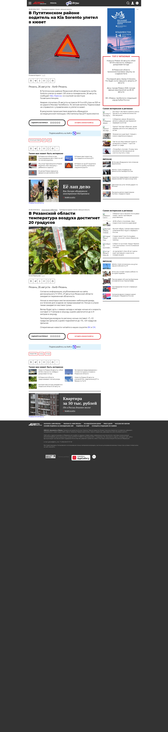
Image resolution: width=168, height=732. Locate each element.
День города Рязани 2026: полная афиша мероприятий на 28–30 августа (121, 90)
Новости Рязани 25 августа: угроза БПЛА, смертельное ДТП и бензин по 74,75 (87, 379)
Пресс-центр (108, 423)
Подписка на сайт (82, 426)
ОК (94, 327)
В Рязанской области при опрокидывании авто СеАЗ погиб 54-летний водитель (51, 158)
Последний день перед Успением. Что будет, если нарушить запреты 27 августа (121, 81)
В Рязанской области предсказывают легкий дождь (49, 378)
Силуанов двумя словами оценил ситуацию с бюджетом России (124, 295)
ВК (89, 327)
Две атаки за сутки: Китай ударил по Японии (125, 185)
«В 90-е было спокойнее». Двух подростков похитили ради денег (125, 222)
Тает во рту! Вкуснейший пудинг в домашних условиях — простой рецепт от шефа (125, 143)
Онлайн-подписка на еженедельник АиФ (58, 426)
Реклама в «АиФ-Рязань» (72, 423)
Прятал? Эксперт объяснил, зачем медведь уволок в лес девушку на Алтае (125, 128)
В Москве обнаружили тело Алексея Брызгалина (125, 163)
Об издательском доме (92, 423)
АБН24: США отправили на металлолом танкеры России (122, 170)
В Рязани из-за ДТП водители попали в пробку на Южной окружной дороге (85, 165)
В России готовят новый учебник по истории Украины (125, 272)
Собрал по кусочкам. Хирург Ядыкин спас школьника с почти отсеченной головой (126, 245)
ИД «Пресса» (56, 96)
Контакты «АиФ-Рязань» (52, 423)
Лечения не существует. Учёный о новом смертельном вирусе (124, 135)
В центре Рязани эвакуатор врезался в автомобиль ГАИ (48, 172)
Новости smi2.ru (36, 203)
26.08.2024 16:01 (34, 9)
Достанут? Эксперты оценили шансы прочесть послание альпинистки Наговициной (126, 113)
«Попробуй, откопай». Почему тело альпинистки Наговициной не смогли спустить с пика (125, 151)
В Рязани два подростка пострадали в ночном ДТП (84, 157)
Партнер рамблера (63, 456)
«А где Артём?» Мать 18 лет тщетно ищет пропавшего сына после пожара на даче (125, 253)
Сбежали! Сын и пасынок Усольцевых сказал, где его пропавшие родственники (126, 215)
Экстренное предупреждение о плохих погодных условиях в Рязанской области (86, 372)
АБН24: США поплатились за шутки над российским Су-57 (124, 265)
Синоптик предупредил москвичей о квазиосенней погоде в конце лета (125, 178)
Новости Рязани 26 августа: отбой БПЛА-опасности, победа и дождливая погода (121, 63)
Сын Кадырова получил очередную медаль (124, 287)
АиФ (43, 75)
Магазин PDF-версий (122, 423)
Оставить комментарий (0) (84, 122)
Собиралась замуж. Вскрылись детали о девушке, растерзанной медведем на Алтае (124, 121)
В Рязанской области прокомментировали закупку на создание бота (121, 72)
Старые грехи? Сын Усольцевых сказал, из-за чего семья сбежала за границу (125, 238)
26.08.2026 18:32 (34, 210)
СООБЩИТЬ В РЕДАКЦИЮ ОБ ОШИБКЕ (104, 426)
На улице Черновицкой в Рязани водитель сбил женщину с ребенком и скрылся (50, 165)
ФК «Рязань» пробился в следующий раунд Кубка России (121, 99)
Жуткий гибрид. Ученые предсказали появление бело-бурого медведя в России (126, 230)
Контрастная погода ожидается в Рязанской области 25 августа (50, 385)
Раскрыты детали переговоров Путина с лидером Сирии (123, 193)
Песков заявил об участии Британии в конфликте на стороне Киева (125, 280)
